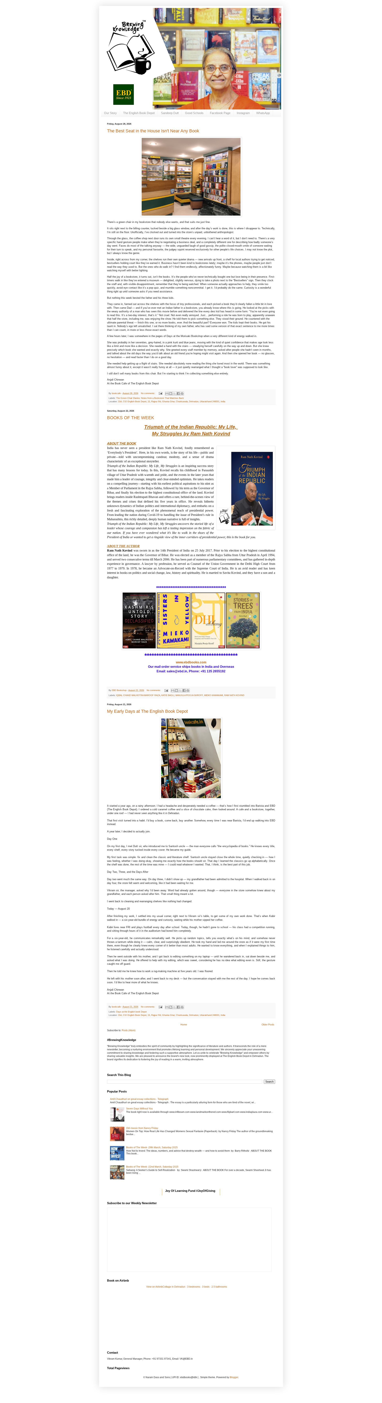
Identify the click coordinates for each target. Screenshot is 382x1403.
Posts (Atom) (128, 1030)
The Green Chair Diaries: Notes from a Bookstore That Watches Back (150, 398)
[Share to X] (174, 393)
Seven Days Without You (139, 1108)
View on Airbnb (154, 1286)
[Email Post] (160, 393)
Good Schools (194, 113)
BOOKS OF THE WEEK (130, 417)
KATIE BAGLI (167, 695)
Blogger (234, 1377)
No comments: (148, 393)
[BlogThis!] (171, 393)
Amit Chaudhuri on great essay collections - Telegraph (139, 1099)
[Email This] (167, 393)
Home (183, 1024)
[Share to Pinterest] (182, 393)
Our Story (110, 113)
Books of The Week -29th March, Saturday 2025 (152, 1147)
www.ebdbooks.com (191, 662)
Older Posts (268, 1024)
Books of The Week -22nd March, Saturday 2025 (152, 1166)
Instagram (243, 113)
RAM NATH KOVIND (234, 695)
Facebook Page (220, 113)
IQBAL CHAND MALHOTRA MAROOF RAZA (138, 695)
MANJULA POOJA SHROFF (189, 695)
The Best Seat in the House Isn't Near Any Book (153, 130)
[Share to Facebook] (178, 393)
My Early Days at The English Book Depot (147, 711)
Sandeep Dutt (170, 113)
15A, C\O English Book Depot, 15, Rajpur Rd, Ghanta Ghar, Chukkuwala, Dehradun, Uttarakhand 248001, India (171, 401)
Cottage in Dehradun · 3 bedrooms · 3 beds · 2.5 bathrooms (195, 1286)
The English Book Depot (139, 113)
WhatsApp (263, 113)
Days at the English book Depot (131, 1012)
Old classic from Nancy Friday (142, 1128)
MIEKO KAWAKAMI (213, 695)
